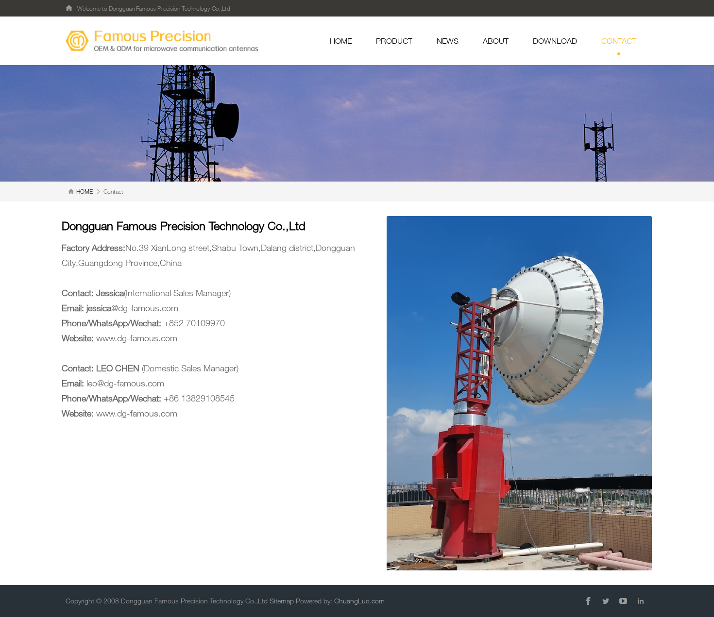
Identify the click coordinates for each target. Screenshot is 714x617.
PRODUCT (394, 40)
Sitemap (282, 601)
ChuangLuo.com (359, 601)
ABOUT (496, 40)
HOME (341, 40)
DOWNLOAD (555, 40)
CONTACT (618, 40)
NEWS (448, 40)
